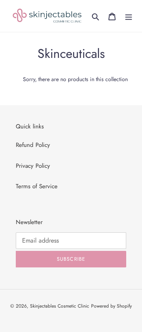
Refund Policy (33, 145)
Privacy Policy (33, 165)
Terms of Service (37, 186)
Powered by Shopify (111, 306)
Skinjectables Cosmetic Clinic (59, 306)
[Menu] (128, 15)
